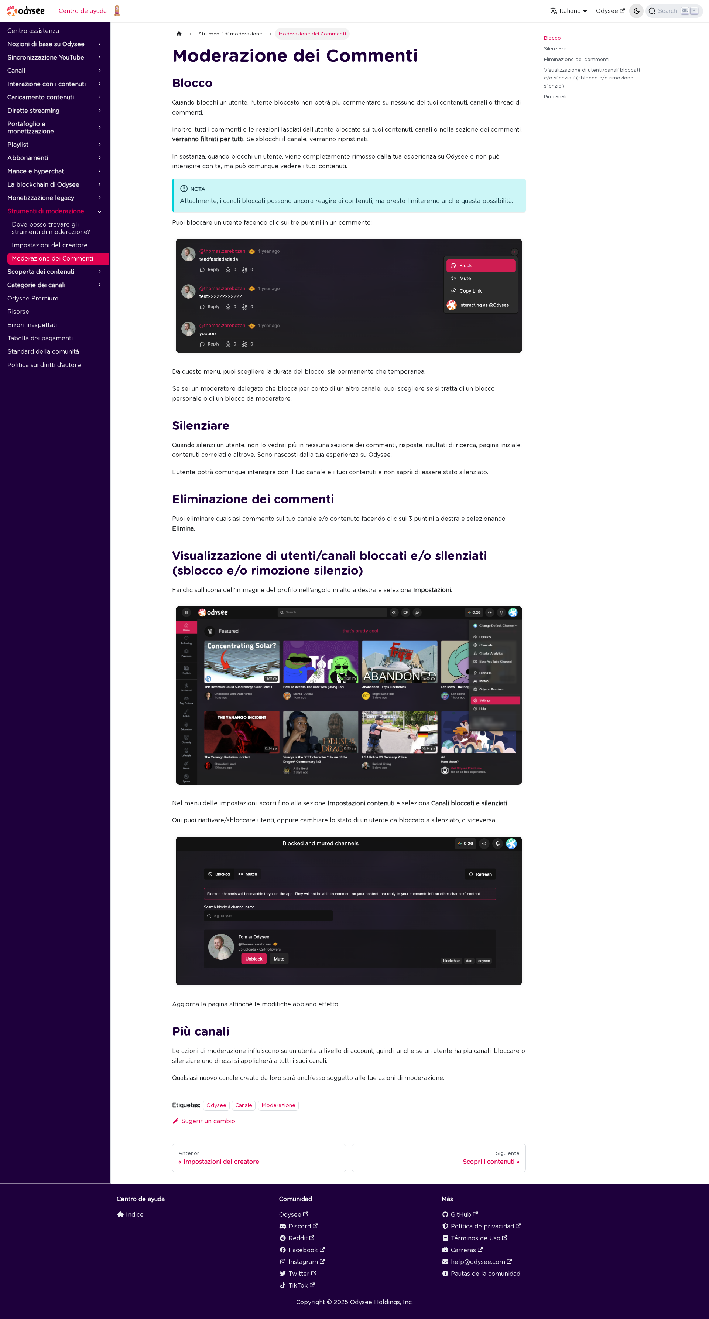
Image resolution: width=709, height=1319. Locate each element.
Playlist (17, 144)
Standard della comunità (43, 351)
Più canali (555, 96)
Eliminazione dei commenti (576, 59)
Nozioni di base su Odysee (46, 44)
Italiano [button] (570, 10)
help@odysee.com (478, 1261)
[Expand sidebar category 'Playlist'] (99, 145)
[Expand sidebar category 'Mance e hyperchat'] (99, 171)
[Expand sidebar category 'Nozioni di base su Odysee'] (99, 44)
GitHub (461, 1214)
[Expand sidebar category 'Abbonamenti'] (99, 158)
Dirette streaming (33, 110)
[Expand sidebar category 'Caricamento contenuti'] (99, 97)
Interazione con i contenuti (46, 84)
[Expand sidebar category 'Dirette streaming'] (99, 111)
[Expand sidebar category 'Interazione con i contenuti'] (99, 84)
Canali (16, 70)
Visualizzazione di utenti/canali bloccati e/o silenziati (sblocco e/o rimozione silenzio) (592, 77)
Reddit (298, 1238)
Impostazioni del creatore (50, 245)
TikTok (298, 1285)
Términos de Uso (475, 1238)
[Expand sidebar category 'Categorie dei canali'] (99, 285)
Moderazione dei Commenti (52, 258)
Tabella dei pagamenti (40, 338)
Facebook (303, 1250)
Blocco (552, 38)
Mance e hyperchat (35, 171)
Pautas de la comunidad (485, 1273)
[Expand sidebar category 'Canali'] (99, 71)
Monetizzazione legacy (40, 197)
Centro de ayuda (83, 10)
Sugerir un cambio (208, 1121)
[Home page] (179, 34)
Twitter (298, 1273)
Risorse (18, 311)
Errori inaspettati (32, 325)
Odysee (607, 10)
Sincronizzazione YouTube (45, 57)
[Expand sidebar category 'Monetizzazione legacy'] (99, 198)
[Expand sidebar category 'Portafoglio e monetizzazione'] (99, 127)
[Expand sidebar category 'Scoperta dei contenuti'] (99, 272)
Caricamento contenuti (40, 97)
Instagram (303, 1261)
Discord (299, 1226)
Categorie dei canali (36, 285)
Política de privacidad (482, 1226)
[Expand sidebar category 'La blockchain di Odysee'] (99, 185)
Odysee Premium (32, 298)
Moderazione (278, 1105)
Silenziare (555, 48)
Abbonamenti (27, 158)
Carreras (463, 1250)
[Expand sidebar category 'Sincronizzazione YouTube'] (99, 58)
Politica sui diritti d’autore (44, 364)
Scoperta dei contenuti (40, 271)
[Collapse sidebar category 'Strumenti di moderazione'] (99, 211)
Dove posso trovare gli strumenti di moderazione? (51, 228)
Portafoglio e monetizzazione (30, 127)
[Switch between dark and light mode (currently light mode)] (636, 11)
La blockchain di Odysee (43, 184)
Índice (135, 1214)
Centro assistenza (33, 30)
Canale (243, 1105)
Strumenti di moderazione (45, 211)
